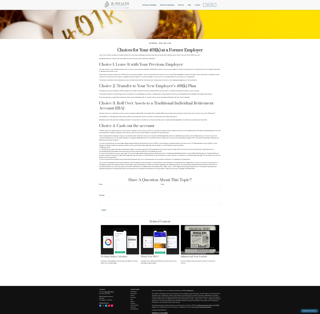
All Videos (133, 307)
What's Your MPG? (150, 256)
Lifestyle (133, 303)
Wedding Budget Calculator (114, 256)
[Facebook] (100, 306)
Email (162, 184)
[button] (149, 4)
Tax (131, 299)
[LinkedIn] (106, 306)
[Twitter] (103, 306)
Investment (134, 293)
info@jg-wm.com (104, 303)
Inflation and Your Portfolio (194, 256)
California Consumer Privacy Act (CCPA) (208, 305)
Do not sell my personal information (201, 307)
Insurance (133, 297)
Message (102, 195)
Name (101, 184)
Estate (132, 295)
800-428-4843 (109, 292)
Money (132, 301)
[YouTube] (109, 306)
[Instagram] (112, 306)
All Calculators (134, 309)
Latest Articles (134, 305)
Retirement (134, 291)
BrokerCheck (190, 290)
